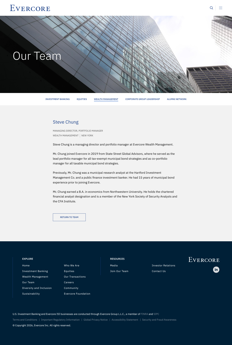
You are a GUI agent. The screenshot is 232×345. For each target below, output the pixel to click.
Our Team (28, 282)
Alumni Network (177, 99)
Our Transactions (75, 276)
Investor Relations (163, 265)
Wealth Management (106, 99)
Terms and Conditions (25, 319)
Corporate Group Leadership (142, 99)
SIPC (156, 314)
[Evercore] (109, 8)
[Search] (211, 7)
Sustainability (31, 293)
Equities (82, 99)
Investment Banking (57, 99)
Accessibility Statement (125, 319)
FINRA (144, 314)
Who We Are (71, 265)
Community (71, 288)
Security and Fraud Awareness (159, 319)
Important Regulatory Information (60, 319)
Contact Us (159, 271)
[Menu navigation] (219, 8)
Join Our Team (119, 271)
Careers (69, 282)
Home (26, 265)
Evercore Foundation (77, 293)
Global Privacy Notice (96, 319)
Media (114, 265)
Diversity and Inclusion (37, 288)
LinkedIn (216, 270)
